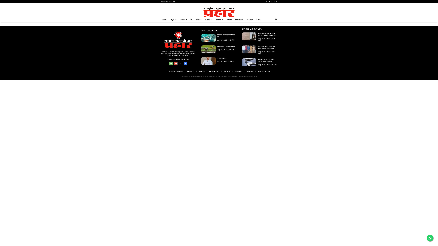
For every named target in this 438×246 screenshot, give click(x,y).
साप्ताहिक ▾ (219, 19)
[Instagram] (276, 1)
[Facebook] (274, 1)
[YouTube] (269, 1)
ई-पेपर (258, 19)
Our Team (227, 71)
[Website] (266, 1)
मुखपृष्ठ (164, 19)
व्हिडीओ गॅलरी (239, 19)
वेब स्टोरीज (250, 19)
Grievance (249, 71)
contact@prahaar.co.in (182, 59)
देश (191, 19)
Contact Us (238, 71)
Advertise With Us (264, 71)
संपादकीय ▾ (208, 19)
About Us (202, 71)
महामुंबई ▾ (173, 19)
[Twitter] (271, 1)
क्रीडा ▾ (198, 19)
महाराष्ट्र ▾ (183, 19)
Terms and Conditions (175, 71)
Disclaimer (190, 71)
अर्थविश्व (229, 19)
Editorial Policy (214, 71)
